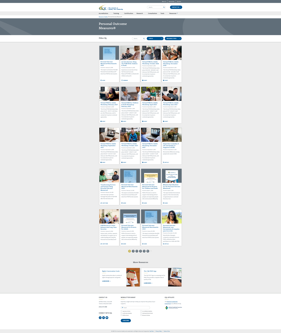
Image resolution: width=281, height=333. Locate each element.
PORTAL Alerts (125, 315)
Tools (162, 13)
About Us (164, 1)
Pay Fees (179, 1)
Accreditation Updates (147, 311)
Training (116, 13)
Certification (128, 13)
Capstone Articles (126, 311)
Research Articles (146, 315)
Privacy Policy (159, 331)
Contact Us (175, 7)
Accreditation (103, 13)
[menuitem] (105, 13)
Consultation (152, 13)
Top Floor (151, 331)
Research (140, 13)
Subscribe (126, 320)
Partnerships (172, 1)
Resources (172, 13)
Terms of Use (167, 331)
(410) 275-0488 (103, 307)
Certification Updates (127, 313)
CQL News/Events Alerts (147, 313)
